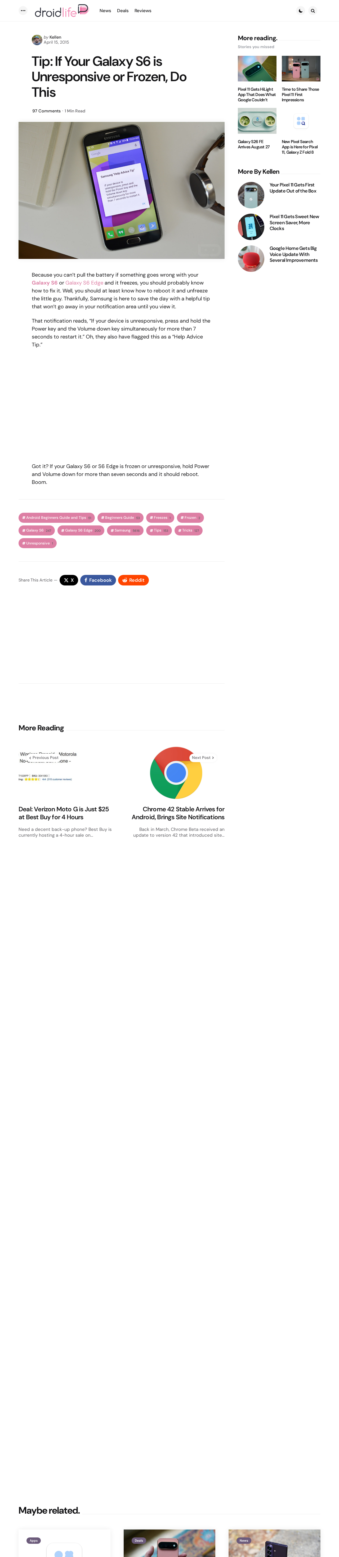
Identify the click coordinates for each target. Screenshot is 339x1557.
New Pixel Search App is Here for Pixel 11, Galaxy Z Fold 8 (300, 147)
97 (46, 111)
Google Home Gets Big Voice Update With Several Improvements (294, 254)
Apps (34, 1540)
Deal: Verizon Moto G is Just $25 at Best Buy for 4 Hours (64, 813)
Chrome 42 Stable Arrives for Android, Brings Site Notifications (178, 813)
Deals (139, 1540)
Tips (161, 530)
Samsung (127, 530)
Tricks (190, 530)
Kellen (55, 37)
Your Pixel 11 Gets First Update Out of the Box (293, 188)
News (244, 1540)
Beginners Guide (122, 517)
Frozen (192, 517)
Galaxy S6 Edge (84, 282)
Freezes (162, 517)
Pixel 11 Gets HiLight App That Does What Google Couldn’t (257, 95)
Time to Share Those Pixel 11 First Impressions (300, 95)
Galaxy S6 (38, 530)
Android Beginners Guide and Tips (58, 517)
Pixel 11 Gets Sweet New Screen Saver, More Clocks (294, 223)
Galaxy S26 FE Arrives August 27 (254, 144)
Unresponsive (39, 543)
